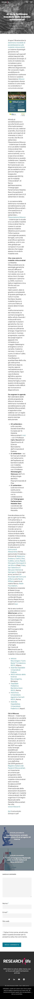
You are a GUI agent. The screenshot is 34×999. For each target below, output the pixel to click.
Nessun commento (16, 28)
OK (10, 996)
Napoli (22, 561)
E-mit (23, 435)
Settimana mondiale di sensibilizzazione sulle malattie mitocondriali (16, 45)
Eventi (17, 9)
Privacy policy (20, 996)
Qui (9, 811)
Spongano (12, 572)
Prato (23, 565)
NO (14, 996)
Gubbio (11, 561)
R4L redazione (17, 24)
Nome (6, 903)
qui (16, 604)
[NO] (32, 993)
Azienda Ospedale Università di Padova (18, 670)
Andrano (11, 558)
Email (5, 912)
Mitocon (21, 79)
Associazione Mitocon (17, 217)
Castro (18, 558)
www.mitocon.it (14, 807)
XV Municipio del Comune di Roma (17, 577)
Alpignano (21, 556)
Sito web (6, 921)
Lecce (17, 561)
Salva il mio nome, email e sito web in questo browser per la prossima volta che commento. (15, 934)
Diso (23, 558)
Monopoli (11, 563)
